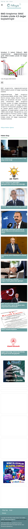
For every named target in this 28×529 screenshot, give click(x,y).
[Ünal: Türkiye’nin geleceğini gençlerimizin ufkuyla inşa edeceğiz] (14, 173)
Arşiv (7, 1)
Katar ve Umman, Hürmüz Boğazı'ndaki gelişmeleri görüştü (12, 280)
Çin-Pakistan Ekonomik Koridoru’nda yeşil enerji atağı (13, 159)
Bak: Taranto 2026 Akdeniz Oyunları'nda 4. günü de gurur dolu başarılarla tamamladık (13, 305)
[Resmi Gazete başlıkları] (14, 319)
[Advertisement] (14, 36)
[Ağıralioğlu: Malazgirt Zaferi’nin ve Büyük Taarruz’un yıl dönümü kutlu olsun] (14, 219)
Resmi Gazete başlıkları (9, 329)
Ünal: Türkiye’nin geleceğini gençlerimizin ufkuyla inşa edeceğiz (13, 183)
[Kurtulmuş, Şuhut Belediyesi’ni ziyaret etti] (14, 245)
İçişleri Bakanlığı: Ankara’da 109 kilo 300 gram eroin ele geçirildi (13, 352)
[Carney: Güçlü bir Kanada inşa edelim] (14, 197)
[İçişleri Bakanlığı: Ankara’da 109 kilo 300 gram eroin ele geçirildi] (14, 342)
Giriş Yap (3, 1)
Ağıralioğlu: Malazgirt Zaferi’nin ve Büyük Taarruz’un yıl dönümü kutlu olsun (12, 231)
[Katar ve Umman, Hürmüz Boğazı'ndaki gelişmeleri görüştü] (14, 269)
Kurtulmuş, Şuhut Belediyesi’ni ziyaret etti (13, 256)
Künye (11, 1)
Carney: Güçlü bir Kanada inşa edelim (14, 207)
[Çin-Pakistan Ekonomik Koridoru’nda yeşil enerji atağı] (14, 148)
